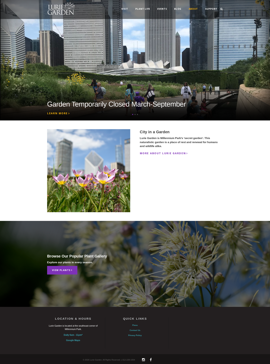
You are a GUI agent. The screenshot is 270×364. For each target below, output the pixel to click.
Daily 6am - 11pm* (73, 335)
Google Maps (73, 340)
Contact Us (135, 330)
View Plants (61, 270)
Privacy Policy (135, 335)
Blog (177, 9)
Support (211, 9)
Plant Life (142, 9)
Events (162, 9)
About (193, 9)
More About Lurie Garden (163, 153)
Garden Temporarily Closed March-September (116, 104)
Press (135, 325)
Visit (124, 9)
